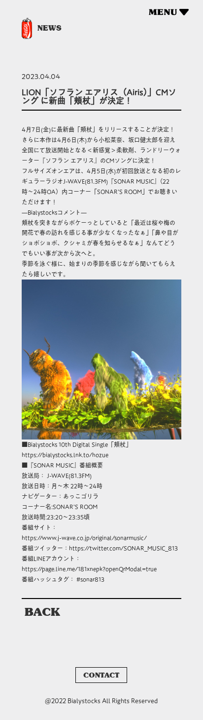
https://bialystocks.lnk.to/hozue (65, 455)
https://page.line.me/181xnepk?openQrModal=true (89, 569)
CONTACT (101, 675)
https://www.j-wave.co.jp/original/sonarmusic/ (84, 538)
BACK (42, 611)
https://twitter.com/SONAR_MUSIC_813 (123, 548)
